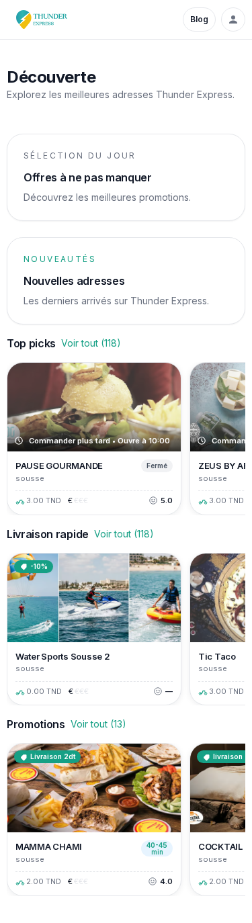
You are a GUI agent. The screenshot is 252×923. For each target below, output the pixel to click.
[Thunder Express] (42, 19)
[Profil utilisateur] (233, 19)
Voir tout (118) (91, 343)
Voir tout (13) (98, 724)
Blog (199, 19)
